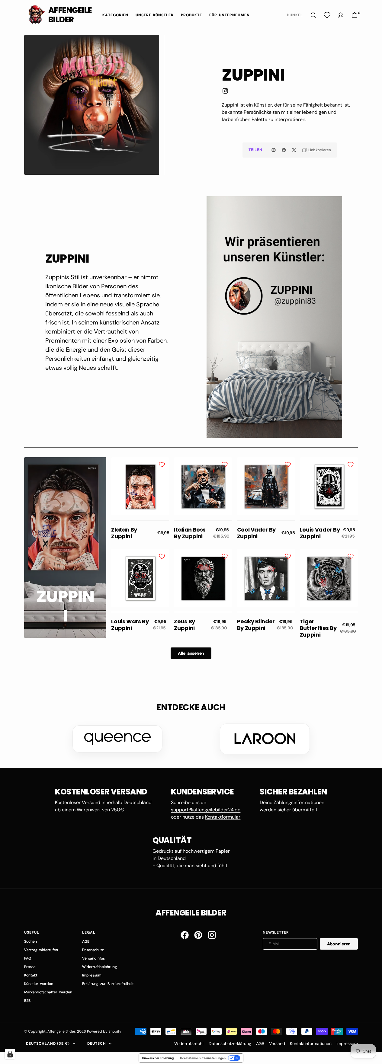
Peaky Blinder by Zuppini (256, 625)
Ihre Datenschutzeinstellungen (203, 1058)
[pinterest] (273, 150)
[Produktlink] (140, 486)
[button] (354, 15)
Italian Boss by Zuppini (190, 533)
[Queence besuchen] (117, 738)
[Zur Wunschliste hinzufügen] (162, 464)
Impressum (347, 1043)
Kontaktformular (222, 817)
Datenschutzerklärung (230, 1043)
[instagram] (212, 935)
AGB (260, 1043)
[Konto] (340, 15)
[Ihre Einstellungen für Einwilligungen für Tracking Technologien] (10, 1054)
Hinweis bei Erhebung (158, 1058)
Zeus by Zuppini (184, 625)
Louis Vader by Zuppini (320, 533)
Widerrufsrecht (189, 1043)
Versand (277, 1043)
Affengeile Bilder (61, 1031)
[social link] (225, 92)
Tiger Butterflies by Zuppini (318, 628)
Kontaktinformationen (311, 1043)
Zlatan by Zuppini (124, 533)
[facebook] (284, 150)
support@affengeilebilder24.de (205, 810)
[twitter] (294, 150)
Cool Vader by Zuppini (256, 533)
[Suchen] (313, 15)
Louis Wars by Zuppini (130, 625)
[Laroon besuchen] (265, 739)
